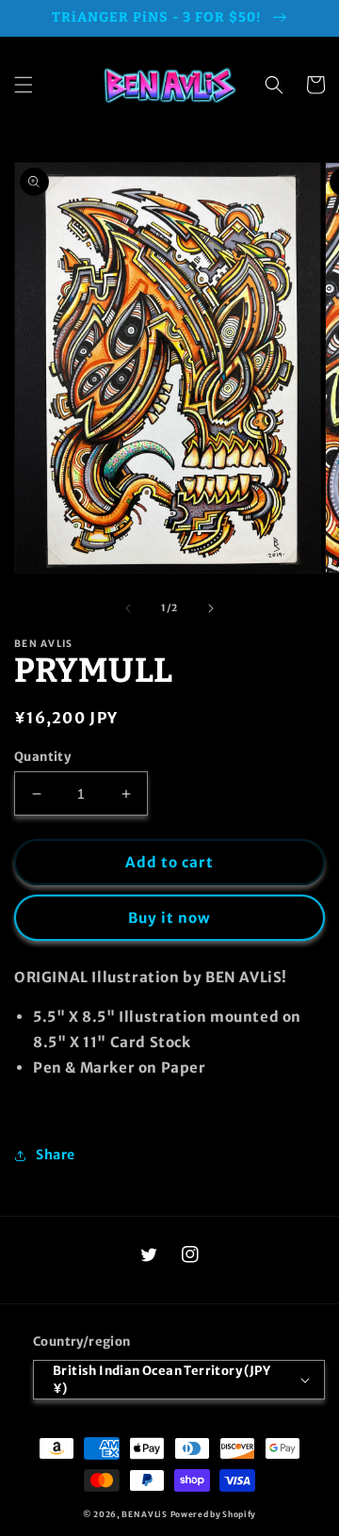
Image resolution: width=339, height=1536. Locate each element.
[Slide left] (128, 608)
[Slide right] (211, 608)
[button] (23, 84)
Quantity (42, 757)
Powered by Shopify (213, 1514)
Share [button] (55, 1154)
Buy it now (169, 918)
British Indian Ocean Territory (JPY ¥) (161, 1380)
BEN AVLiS (144, 1514)
